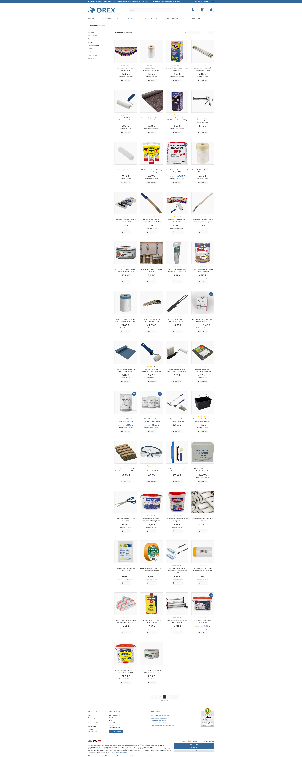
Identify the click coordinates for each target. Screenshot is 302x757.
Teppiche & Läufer (151, 18)
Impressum (112, 725)
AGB (110, 720)
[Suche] (173, 10)
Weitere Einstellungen (146, 755)
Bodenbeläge (197, 18)
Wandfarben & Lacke (110, 18)
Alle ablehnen (194, 747)
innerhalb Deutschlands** (163, 725)
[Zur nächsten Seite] (172, 697)
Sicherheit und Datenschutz (116, 718)
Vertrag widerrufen (116, 731)
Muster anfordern (92, 731)
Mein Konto (198, 1)
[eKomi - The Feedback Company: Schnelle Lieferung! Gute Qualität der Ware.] (207, 717)
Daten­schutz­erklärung (121, 752)
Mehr (212, 18)
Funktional (137, 755)
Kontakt (206, 1)
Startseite (93, 25)
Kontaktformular (92, 726)
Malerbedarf (131, 18)
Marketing (101, 755)
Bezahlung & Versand (114, 715)
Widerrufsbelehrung (114, 723)
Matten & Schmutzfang (175, 18)
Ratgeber (90, 729)
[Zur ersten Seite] (152, 697)
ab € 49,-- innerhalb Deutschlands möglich (133, 1)
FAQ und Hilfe (91, 734)
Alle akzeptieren (194, 744)
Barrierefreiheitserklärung (115, 727)
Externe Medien (112, 755)
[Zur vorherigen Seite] (156, 697)
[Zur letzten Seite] (176, 697)
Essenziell (93, 755)
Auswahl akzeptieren (194, 751)
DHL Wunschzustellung (125, 755)
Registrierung (91, 718)
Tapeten (91, 18)
